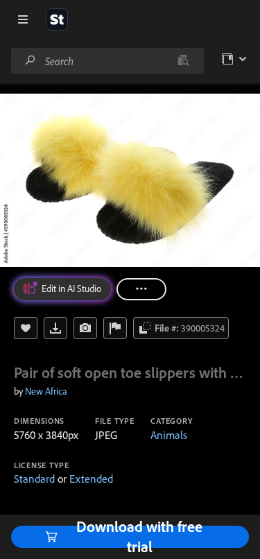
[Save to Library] (25, 328)
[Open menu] (23, 19)
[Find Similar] (85, 328)
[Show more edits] (141, 289)
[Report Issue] (115, 328)
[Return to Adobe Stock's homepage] (57, 19)
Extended (91, 478)
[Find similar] (183, 61)
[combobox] (107, 61)
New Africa (46, 391)
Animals (168, 435)
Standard (34, 478)
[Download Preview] (55, 328)
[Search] (30, 61)
